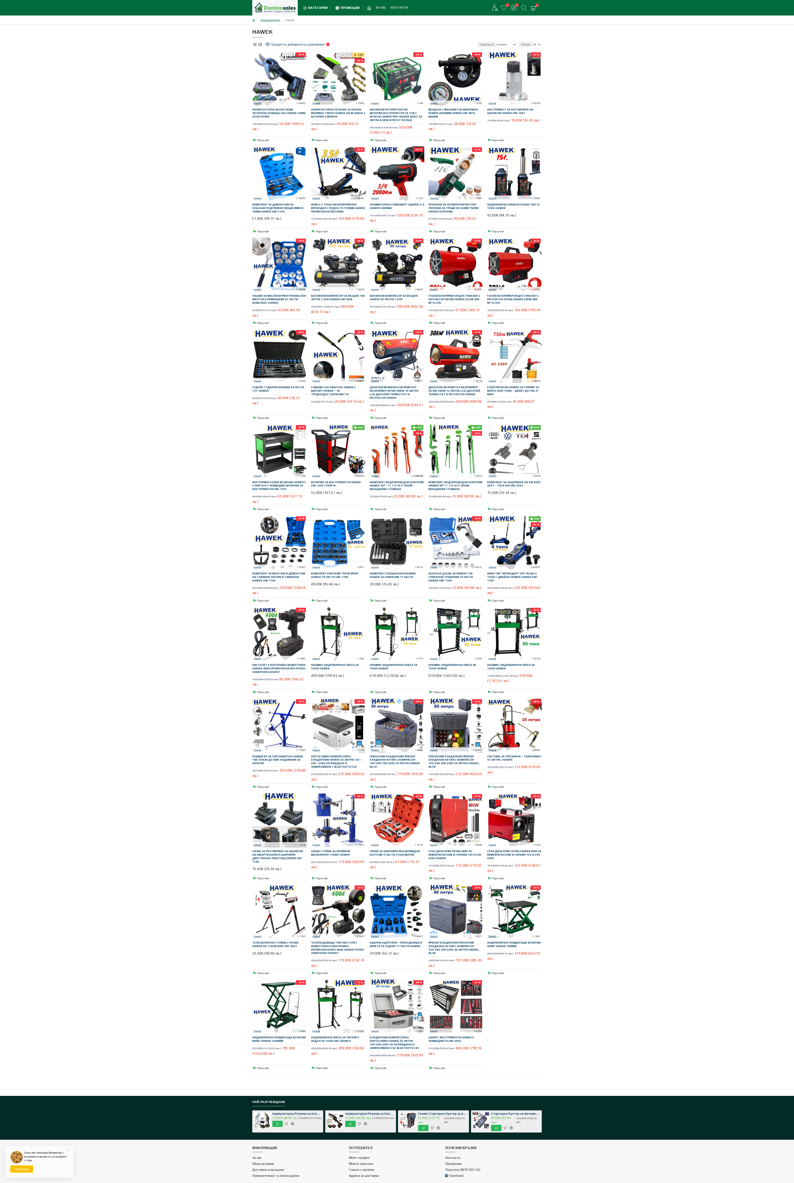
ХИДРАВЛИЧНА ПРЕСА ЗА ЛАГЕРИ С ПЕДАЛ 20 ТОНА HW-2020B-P (335, 1039)
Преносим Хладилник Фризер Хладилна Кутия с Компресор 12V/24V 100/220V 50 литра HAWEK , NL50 (454, 762)
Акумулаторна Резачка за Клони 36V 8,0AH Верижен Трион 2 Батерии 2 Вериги (370, 1113)
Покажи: (526, 44)
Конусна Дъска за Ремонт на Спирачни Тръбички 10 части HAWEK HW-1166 (450, 577)
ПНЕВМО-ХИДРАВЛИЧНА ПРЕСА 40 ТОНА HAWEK (452, 666)
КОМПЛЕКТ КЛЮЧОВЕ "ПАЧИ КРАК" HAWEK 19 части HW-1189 (335, 575)
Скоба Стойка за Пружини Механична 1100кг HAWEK (330, 853)
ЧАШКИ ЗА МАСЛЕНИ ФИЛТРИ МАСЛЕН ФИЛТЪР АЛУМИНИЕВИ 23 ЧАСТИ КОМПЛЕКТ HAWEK (279, 299)
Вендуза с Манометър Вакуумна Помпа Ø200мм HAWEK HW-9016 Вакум (453, 113)
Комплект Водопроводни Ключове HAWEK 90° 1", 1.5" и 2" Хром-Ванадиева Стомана (455, 486)
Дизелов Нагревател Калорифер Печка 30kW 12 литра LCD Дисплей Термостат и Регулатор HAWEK (454, 391)
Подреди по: (487, 44)
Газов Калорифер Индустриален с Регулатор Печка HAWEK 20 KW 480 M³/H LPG (454, 299)
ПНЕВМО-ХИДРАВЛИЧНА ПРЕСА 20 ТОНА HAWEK (335, 666)
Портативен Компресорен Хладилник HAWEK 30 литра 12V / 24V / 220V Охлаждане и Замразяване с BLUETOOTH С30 (336, 762)
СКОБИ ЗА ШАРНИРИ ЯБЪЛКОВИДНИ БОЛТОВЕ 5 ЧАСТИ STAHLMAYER (395, 853)
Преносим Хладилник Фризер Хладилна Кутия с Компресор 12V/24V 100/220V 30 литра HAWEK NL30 (395, 762)
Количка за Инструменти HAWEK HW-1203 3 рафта (336, 484)
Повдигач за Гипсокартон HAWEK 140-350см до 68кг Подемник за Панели (277, 760)
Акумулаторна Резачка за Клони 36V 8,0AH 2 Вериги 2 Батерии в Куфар (297, 1113)
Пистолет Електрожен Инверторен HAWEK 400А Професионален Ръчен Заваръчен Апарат (279, 668)
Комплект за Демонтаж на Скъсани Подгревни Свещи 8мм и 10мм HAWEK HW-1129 (277, 208)
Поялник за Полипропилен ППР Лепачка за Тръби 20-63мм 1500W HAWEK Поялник (453, 208)
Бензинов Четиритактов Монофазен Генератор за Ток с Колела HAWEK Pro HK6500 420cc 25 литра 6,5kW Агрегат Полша (396, 115)
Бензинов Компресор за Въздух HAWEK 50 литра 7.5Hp (394, 297)
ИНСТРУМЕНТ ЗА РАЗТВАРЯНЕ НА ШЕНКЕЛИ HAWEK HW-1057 (510, 111)
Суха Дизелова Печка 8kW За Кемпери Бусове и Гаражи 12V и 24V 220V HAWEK (454, 855)
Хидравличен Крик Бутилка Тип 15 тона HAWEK (513, 206)
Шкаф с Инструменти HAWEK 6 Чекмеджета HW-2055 (451, 1039)
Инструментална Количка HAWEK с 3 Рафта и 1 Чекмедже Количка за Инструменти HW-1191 (279, 486)
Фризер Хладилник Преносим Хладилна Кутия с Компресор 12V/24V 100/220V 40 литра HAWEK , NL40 (454, 948)
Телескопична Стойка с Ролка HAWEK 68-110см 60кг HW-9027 (275, 944)
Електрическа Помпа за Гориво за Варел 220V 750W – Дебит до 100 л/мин (513, 391)
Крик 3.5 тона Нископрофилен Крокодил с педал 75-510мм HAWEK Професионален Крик (338, 208)
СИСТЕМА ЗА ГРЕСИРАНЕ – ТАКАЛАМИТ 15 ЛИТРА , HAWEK (514, 758)
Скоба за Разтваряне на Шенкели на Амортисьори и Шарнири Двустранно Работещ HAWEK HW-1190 (277, 856)
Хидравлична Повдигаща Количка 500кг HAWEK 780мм (514, 944)
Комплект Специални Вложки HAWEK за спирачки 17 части (393, 575)
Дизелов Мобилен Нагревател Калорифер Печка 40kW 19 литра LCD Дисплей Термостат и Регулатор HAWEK (394, 392)
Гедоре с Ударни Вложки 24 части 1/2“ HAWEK (278, 389)
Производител (270, 20)
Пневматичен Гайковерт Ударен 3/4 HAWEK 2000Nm (397, 206)
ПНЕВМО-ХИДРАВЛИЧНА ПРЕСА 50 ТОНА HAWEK (511, 666)
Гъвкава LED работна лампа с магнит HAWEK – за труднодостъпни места (333, 391)
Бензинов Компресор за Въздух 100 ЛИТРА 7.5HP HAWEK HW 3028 (338, 297)
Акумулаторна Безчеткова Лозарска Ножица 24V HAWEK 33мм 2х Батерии (278, 113)
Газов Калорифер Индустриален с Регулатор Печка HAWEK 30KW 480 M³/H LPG (513, 299)
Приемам (21, 1169)
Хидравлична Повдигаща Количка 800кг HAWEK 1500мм (279, 1039)
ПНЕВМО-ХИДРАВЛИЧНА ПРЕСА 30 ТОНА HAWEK (393, 666)
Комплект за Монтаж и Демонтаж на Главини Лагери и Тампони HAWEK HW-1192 (278, 577)
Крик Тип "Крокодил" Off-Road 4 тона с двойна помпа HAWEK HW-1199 (512, 577)
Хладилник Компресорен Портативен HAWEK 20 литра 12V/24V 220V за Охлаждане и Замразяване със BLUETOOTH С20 (394, 1043)
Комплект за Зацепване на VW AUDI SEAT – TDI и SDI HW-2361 (513, 484)
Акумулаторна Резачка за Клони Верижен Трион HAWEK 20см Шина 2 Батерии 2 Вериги (338, 113)
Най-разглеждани (268, 1102)
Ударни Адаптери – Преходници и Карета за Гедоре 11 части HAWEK (396, 944)
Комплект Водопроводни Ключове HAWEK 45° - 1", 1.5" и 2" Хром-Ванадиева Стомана (397, 486)
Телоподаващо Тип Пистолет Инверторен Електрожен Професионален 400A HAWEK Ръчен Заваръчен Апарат (337, 948)
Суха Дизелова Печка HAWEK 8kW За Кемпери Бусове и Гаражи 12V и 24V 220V (514, 855)
